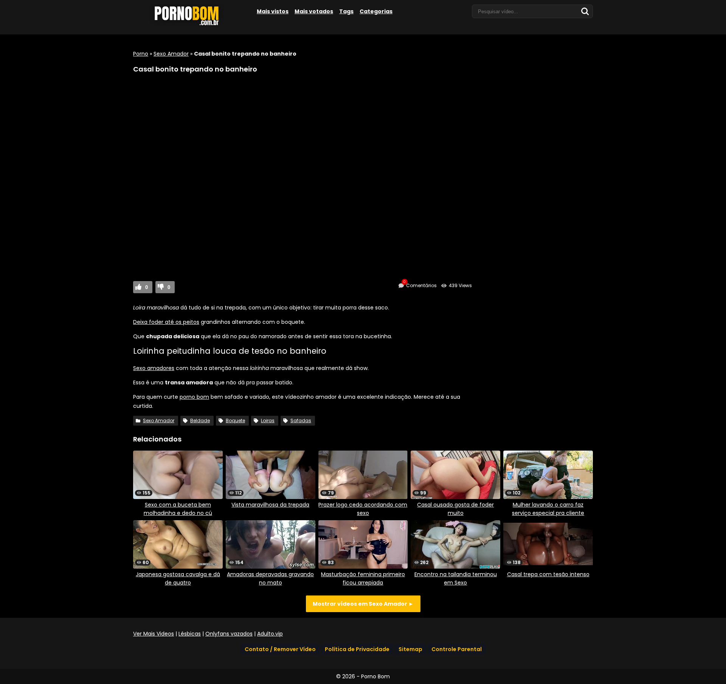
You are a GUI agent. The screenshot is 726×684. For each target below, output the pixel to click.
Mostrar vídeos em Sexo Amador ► (363, 604)
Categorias (376, 11)
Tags (346, 11)
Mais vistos (273, 11)
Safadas (300, 420)
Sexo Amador (171, 54)
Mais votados (314, 11)
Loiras (268, 420)
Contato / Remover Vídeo (280, 649)
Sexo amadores (153, 368)
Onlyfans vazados (229, 633)
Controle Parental (456, 649)
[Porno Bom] (190, 25)
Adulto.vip (270, 633)
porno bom (194, 397)
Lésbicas (189, 633)
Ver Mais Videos (153, 633)
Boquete (235, 420)
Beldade (200, 420)
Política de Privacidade (357, 649)
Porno (140, 54)
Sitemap (410, 649)
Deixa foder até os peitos (166, 322)
